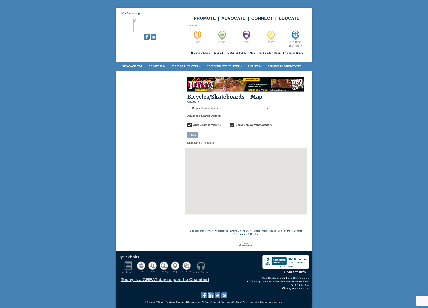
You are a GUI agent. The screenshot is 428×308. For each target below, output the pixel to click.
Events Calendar (239, 231)
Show (192, 135)
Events (254, 66)
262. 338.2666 (301, 285)
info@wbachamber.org (297, 288)
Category (193, 101)
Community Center (223, 66)
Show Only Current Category (254, 124)
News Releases (220, 231)
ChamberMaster (267, 302)
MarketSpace (269, 231)
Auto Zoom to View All (207, 124)
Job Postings (285, 231)
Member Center (185, 66)
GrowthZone (241, 302)
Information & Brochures (248, 234)
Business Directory (284, 66)
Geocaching (132, 66)
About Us (156, 66)
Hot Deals (255, 231)
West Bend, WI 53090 (279, 281)
